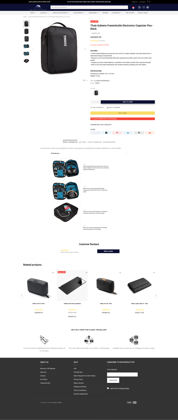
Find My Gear (78, 372)
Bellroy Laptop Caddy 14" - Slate (72, 303)
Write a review (108, 251)
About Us (43, 372)
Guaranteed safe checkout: (101, 125)
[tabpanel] (106, 292)
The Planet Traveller (38, 7)
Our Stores (142, 2)
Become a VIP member (47, 368)
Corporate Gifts (45, 383)
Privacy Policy (78, 379)
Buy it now (123, 113)
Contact (42, 376)
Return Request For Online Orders (84, 376)
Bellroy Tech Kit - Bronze (106, 303)
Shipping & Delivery (80, 387)
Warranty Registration (81, 394)
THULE (97, 83)
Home (25, 16)
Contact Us (135, 2)
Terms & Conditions (80, 390)
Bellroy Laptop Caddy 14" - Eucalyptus (139, 303)
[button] (94, 41)
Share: (92, 129)
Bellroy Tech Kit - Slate (38, 303)
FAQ (75, 368)
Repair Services (79, 383)
